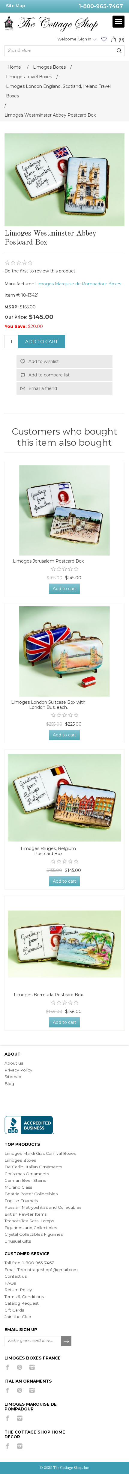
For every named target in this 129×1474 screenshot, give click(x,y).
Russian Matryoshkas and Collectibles (42, 1207)
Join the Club (17, 1316)
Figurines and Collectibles (30, 1227)
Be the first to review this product (39, 271)
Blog (9, 1083)
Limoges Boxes (20, 1160)
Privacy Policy (18, 1070)
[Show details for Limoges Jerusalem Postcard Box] (64, 510)
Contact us (15, 1276)
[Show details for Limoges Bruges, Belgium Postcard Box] (64, 798)
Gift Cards (14, 1310)
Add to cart (41, 341)
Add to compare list (49, 375)
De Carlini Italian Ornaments (33, 1166)
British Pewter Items (25, 1214)
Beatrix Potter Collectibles (31, 1193)
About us (13, 1063)
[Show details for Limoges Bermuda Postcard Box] (64, 944)
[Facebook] (7, 1367)
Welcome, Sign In (74, 39)
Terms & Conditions (24, 1296)
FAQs (10, 1283)
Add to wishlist (43, 361)
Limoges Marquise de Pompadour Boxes (78, 284)
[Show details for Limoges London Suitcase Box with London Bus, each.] (64, 651)
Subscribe (66, 1341)
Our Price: (15, 317)
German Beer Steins (25, 1180)
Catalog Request (21, 1303)
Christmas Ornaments (26, 1173)
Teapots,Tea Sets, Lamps (29, 1220)
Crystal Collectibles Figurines (33, 1234)
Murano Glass (18, 1187)
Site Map (15, 5)
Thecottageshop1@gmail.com (47, 1269)
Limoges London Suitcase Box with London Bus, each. (48, 705)
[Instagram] (32, 1367)
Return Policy (18, 1289)
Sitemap (12, 1076)
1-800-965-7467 (101, 6)
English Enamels (21, 1200)
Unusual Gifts (17, 1241)
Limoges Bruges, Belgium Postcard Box (48, 851)
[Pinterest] (19, 1367)
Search (119, 50)
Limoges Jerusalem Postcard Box (48, 561)
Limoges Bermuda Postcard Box (48, 994)
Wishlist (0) (103, 39)
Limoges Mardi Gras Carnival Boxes (40, 1153)
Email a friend (42, 388)
